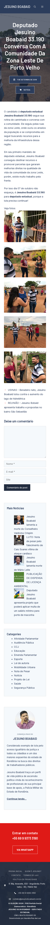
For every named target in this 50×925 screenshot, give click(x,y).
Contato (16, 875)
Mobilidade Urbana (24, 667)
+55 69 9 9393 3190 (27, 893)
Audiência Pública (24, 642)
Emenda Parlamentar (25, 655)
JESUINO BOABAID (17, 7)
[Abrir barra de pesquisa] (35, 7)
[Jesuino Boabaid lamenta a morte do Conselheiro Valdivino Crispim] (19, 520)
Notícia (18, 675)
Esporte (18, 659)
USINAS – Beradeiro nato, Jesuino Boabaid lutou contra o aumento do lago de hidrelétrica (25, 394)
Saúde (17, 683)
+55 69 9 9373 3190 (25, 838)
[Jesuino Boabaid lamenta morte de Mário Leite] (19, 561)
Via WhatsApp (25, 849)
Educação (19, 650)
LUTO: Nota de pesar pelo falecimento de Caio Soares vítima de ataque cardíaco (28, 545)
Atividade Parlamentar (26, 638)
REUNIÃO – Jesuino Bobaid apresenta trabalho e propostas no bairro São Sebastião (23, 407)
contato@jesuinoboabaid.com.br (27, 899)
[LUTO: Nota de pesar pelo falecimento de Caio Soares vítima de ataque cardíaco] (19, 540)
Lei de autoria (21, 663)
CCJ (16, 646)
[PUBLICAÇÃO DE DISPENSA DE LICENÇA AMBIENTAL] (19, 577)
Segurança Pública (24, 687)
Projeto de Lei (21, 679)
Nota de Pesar (22, 671)
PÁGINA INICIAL (15, 871)
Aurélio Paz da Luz (32, 918)
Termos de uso (31, 875)
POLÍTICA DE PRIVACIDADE (25, 879)
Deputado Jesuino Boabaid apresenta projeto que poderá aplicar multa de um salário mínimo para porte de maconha (27, 602)
